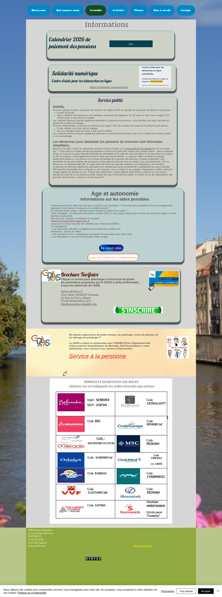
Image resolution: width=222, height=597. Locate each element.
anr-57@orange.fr (37, 542)
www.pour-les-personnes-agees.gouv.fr (70, 221)
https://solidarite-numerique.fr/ (108, 87)
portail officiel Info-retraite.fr (139, 148)
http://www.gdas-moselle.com (79, 304)
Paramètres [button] (167, 591)
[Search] (192, 10)
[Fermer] (218, 591)
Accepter (206, 591)
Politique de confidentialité (32, 592)
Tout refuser (186, 591)
